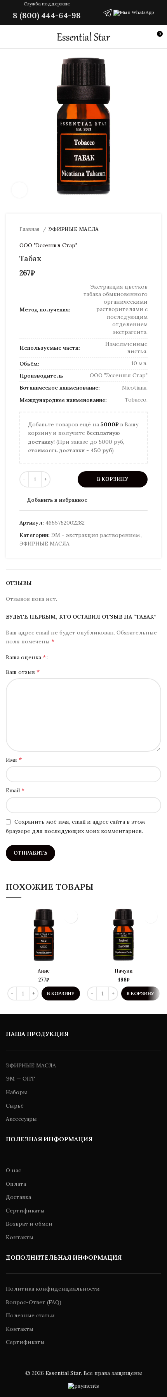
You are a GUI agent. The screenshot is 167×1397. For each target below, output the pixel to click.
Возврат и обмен (29, 1223)
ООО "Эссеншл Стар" (48, 245)
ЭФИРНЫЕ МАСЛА (74, 229)
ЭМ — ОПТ (20, 1078)
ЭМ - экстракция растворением (95, 535)
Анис (44, 971)
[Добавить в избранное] (71, 916)
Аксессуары (21, 1118)
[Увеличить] (19, 190)
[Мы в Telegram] (107, 12)
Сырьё (15, 1105)
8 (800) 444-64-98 (47, 15)
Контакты (19, 1237)
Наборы (16, 1092)
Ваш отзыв (23, 671)
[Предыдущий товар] (128, 229)
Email (15, 790)
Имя (14, 759)
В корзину (112, 479)
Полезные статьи (30, 1315)
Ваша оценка (26, 657)
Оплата (16, 1183)
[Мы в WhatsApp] (133, 12)
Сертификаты (25, 1210)
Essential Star (63, 1373)
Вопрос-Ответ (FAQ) (33, 1302)
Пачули (123, 971)
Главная (30, 229)
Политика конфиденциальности (53, 1288)
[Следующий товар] (144, 229)
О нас (13, 1170)
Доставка (18, 1197)
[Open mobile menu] (9, 36)
